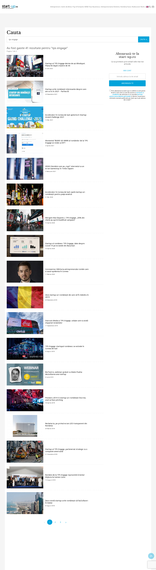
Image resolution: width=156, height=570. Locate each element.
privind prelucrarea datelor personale (126, 95)
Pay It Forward (78, 7)
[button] (150, 7)
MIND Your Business (91, 7)
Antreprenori (55, 7)
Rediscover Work (138, 7)
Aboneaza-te (127, 83)
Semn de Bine (66, 7)
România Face (126, 7)
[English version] (147, 7)
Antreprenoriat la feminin (110, 7)
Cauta (143, 39)
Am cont (127, 70)
